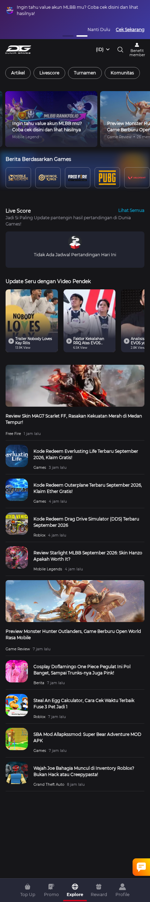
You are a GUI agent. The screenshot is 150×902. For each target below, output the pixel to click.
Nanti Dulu (99, 29)
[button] (68, 36)
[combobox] (103, 49)
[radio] (18, 73)
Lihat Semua (131, 210)
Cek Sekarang (130, 29)
